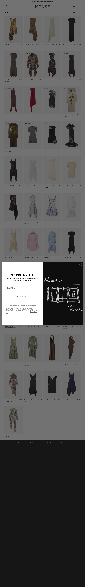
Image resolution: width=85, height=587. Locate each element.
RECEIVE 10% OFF (22, 296)
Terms (6, 313)
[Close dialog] (81, 264)
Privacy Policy (33, 312)
